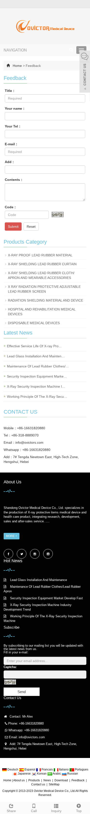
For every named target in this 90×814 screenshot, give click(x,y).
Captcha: (10, 667)
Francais (47, 769)
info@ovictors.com (29, 442)
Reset (31, 226)
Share (11, 811)
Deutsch (13, 769)
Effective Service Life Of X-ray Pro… (34, 346)
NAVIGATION (15, 50)
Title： (10, 91)
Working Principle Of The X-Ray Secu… (37, 396)
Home (17, 66)
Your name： (15, 108)
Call (34, 811)
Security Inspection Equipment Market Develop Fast (46, 598)
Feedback (78, 780)
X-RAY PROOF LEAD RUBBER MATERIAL (40, 255)
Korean (41, 773)
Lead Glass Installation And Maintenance (38, 580)
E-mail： (11, 144)
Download (61, 780)
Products (34, 780)
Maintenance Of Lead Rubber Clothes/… (38, 366)
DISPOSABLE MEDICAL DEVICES (34, 323)
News (47, 780)
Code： (11, 207)
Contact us (38, 784)
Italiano (63, 769)
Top (79, 811)
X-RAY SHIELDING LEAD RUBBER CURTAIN (42, 264)
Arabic (57, 773)
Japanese (24, 773)
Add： (10, 162)
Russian (72, 773)
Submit (13, 226)
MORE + (11, 536)
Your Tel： (13, 126)
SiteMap (54, 784)
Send (22, 692)
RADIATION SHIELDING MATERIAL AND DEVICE (45, 300)
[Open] (84, 72)
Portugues (81, 769)
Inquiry (56, 811)
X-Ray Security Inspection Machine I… (36, 386)
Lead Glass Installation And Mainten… (36, 356)
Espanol (30, 769)
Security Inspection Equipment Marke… (37, 376)
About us (19, 780)
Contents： (14, 180)
